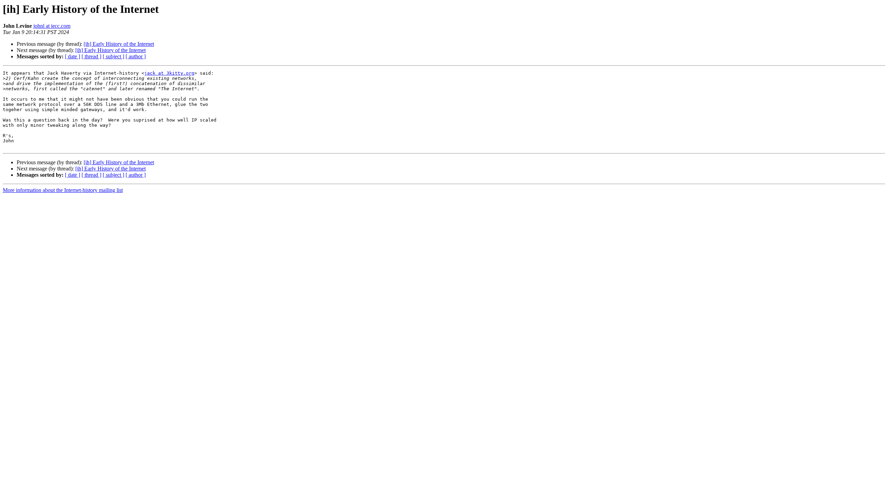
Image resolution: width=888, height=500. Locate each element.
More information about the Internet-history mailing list (63, 190)
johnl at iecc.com (51, 26)
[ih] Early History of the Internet (119, 44)
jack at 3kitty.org (169, 73)
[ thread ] (91, 56)
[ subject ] (113, 56)
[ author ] (136, 56)
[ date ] (72, 56)
